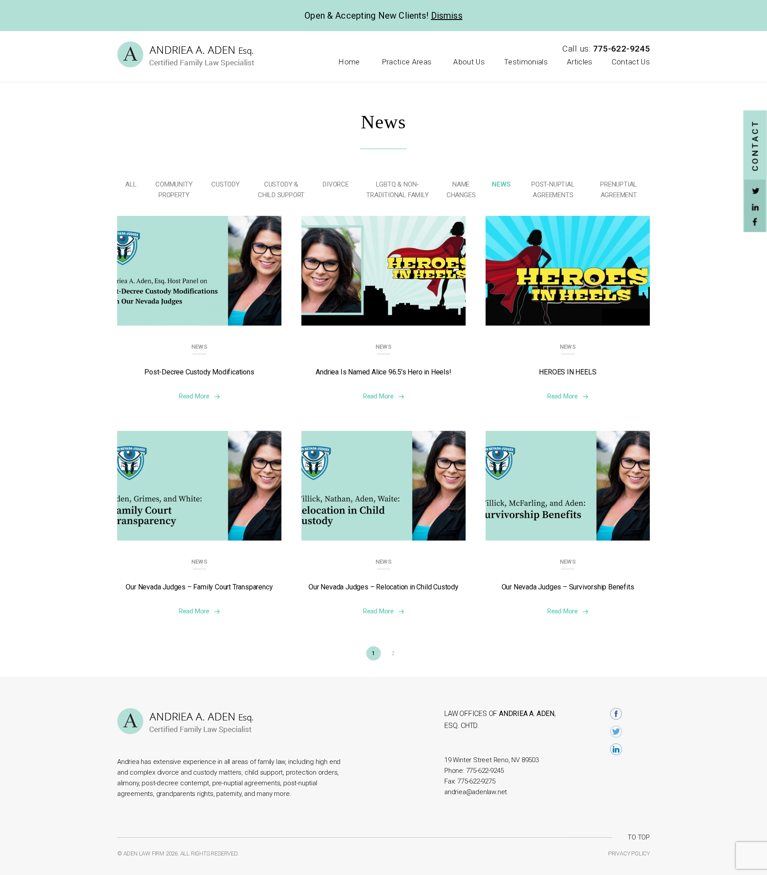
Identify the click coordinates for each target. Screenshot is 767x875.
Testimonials (526, 61)
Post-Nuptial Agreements (553, 189)
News (501, 184)
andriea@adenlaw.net (475, 792)
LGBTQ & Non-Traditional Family (397, 189)
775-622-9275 (476, 781)
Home (349, 61)
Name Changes (461, 189)
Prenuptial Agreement (618, 189)
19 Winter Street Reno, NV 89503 (491, 760)
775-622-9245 (621, 49)
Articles (580, 61)
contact (755, 145)
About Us (469, 61)
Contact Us (631, 61)
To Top (639, 837)
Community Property (173, 189)
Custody (225, 184)
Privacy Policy (629, 853)
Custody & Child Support (281, 189)
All (130, 184)
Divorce (336, 184)
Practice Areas (407, 61)
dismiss (447, 15)
